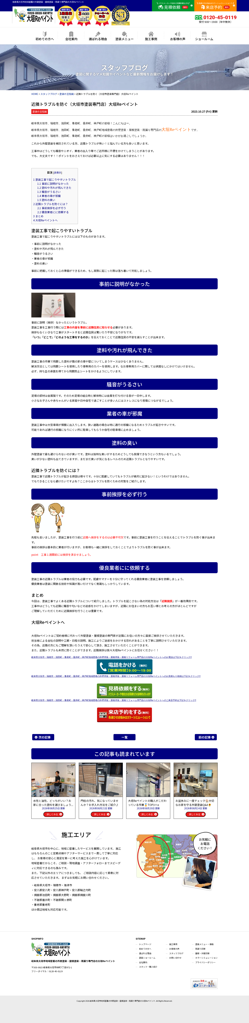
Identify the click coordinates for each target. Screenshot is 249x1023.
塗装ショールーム (147, 957)
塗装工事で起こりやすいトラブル (54, 179)
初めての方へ (45, 39)
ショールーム (204, 39)
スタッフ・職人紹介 (148, 966)
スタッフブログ (176, 953)
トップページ (145, 944)
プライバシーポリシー (205, 962)
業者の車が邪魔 (49, 196)
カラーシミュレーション (206, 957)
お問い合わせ (175, 957)
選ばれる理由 (98, 39)
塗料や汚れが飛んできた (54, 188)
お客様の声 (177, 39)
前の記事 (205, 737)
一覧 (124, 737)
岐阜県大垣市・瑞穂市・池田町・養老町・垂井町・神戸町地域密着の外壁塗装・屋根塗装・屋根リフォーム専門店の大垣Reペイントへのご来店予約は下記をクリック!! (113, 700)
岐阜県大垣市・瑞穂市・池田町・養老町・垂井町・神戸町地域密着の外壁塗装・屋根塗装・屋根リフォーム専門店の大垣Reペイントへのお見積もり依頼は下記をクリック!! (116, 676)
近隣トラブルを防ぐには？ (50, 204)
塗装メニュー (124, 39)
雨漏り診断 (200, 948)
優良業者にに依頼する (53, 212)
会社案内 (71, 39)
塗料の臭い (46, 200)
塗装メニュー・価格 (204, 944)
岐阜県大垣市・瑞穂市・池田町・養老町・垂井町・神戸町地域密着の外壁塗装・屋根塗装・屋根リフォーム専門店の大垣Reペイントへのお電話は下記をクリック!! (111, 657)
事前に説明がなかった (53, 184)
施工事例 (151, 39)
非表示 (57, 172)
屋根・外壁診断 (202, 953)
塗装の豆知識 (40, 111)
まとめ (38, 216)
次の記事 (44, 737)
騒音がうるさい (49, 192)
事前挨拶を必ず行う (51, 208)
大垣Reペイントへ (45, 220)
